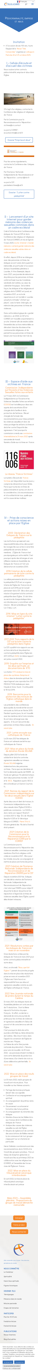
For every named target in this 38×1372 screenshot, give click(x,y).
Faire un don (19, 1224)
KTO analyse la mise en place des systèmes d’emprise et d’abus (17, 675)
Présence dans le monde (13, 1299)
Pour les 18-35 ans (10, 1317)
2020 (16, 656)
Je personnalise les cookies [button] (12, 1366)
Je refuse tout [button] (8, 1362)
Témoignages (9, 1294)
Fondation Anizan (10, 1321)
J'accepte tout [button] (20, 1362)
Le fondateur (8, 1272)
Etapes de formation (11, 1308)
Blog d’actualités (10, 1339)
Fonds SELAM (9, 763)
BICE (10, 780)
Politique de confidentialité (11, 1368)
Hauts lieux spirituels (11, 1281)
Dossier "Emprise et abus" (19, 140)
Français (23, 1)
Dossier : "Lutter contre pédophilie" (19, 194)
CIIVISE (7, 404)
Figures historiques (11, 1285)
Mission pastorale (10, 1303)
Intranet (19, 1218)
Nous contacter (19, 1231)
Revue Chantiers (10, 1335)
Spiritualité (8, 1276)
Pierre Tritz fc (25, 821)
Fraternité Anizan (10, 1326)
